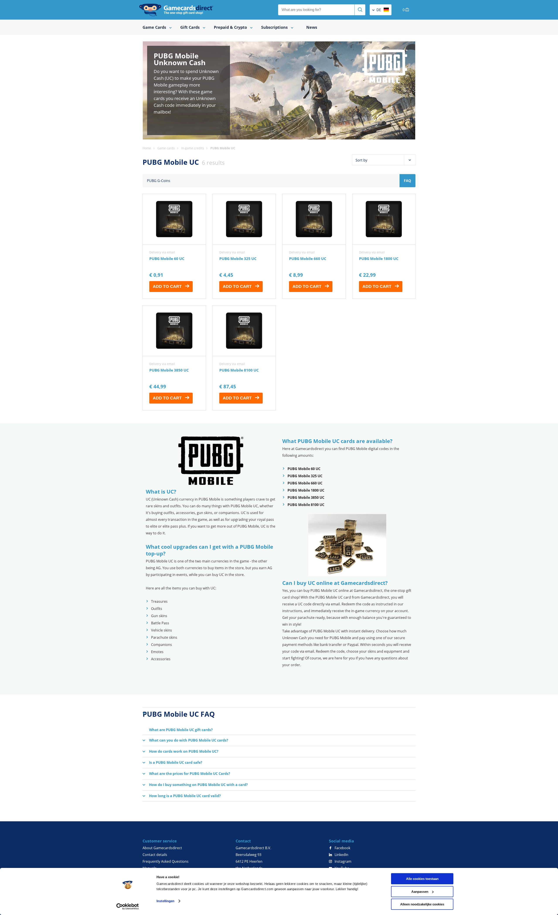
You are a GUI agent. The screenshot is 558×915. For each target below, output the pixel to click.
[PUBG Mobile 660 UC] (313, 246)
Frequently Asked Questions (166, 861)
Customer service (160, 841)
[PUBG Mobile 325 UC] (244, 246)
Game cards (166, 148)
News (311, 27)
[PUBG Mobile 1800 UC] (383, 246)
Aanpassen (419, 891)
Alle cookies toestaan (422, 879)
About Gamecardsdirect (162, 847)
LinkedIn (341, 854)
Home (147, 148)
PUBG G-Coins (158, 180)
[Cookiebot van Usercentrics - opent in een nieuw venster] (128, 906)
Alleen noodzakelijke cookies (422, 904)
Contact (243, 841)
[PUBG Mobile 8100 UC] (244, 358)
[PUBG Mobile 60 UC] (174, 246)
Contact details (155, 854)
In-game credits (192, 148)
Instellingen (165, 901)
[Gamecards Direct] (176, 10)
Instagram (342, 861)
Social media (341, 841)
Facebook (342, 847)
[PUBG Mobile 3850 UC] (174, 358)
